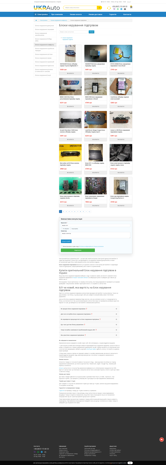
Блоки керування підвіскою (44, 66)
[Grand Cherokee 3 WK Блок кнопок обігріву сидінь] (70, 119)
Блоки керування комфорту (59, 20)
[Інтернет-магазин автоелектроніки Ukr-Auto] (47, 8)
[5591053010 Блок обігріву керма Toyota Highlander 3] (70, 53)
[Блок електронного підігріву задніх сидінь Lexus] (121, 152)
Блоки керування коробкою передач (44, 49)
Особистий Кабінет (115, 450)
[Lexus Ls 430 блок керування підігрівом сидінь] (121, 119)
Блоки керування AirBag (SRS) (43, 40)
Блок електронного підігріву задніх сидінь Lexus (120, 164)
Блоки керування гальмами (44, 29)
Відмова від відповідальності (92, 452)
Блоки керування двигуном (44, 26)
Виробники (113, 448)
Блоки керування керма (43, 58)
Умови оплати (63, 450)
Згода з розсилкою (99, 246)
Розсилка (112, 453)
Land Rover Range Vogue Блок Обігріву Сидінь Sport (95, 131)
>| (89, 211)
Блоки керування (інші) (43, 75)
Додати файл (66, 241)
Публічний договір (89, 448)
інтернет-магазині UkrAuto (80, 277)
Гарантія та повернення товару (68, 453)
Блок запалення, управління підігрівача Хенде (94, 197)
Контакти (62, 457)
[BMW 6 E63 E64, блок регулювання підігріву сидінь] (70, 86)
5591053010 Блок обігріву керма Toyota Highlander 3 (69, 65)
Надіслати (77, 250)
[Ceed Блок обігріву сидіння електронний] (121, 86)
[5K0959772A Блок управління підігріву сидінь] (95, 53)
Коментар (64, 231)
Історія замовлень (115, 452)
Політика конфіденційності (86, 246)
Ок (130, 463)
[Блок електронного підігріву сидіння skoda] (70, 185)
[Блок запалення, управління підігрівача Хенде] (95, 185)
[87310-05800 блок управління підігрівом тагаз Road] (121, 53)
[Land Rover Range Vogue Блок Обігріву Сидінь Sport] (95, 119)
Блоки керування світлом (43, 54)
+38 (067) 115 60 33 (119, 6)
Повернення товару (90, 455)
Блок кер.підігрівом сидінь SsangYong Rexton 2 (119, 197)
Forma (125, 9)
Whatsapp (118, 9)
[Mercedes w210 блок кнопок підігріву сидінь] (70, 152)
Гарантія (61, 390)
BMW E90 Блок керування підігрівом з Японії (93, 98)
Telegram (121, 9)
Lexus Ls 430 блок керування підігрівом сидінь (120, 131)
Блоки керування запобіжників (41, 34)
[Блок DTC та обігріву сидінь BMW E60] (96, 152)
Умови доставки (64, 452)
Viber (114, 9)
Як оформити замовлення (66, 455)
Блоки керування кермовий (44, 62)
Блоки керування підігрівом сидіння (68, 38)
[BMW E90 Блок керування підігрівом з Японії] (95, 86)
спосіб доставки (91, 349)
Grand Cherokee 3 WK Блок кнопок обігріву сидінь (69, 131)
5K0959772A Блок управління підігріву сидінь (95, 65)
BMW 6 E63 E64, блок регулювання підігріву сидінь (70, 98)
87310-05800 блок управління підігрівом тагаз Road (120, 65)
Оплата (61, 368)
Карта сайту (113, 455)
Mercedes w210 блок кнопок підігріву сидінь (69, 164)
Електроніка (43, 20)
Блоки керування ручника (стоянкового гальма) (44, 70)
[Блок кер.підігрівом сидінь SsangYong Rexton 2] (121, 185)
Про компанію (63, 448)
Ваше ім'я (63, 222)
